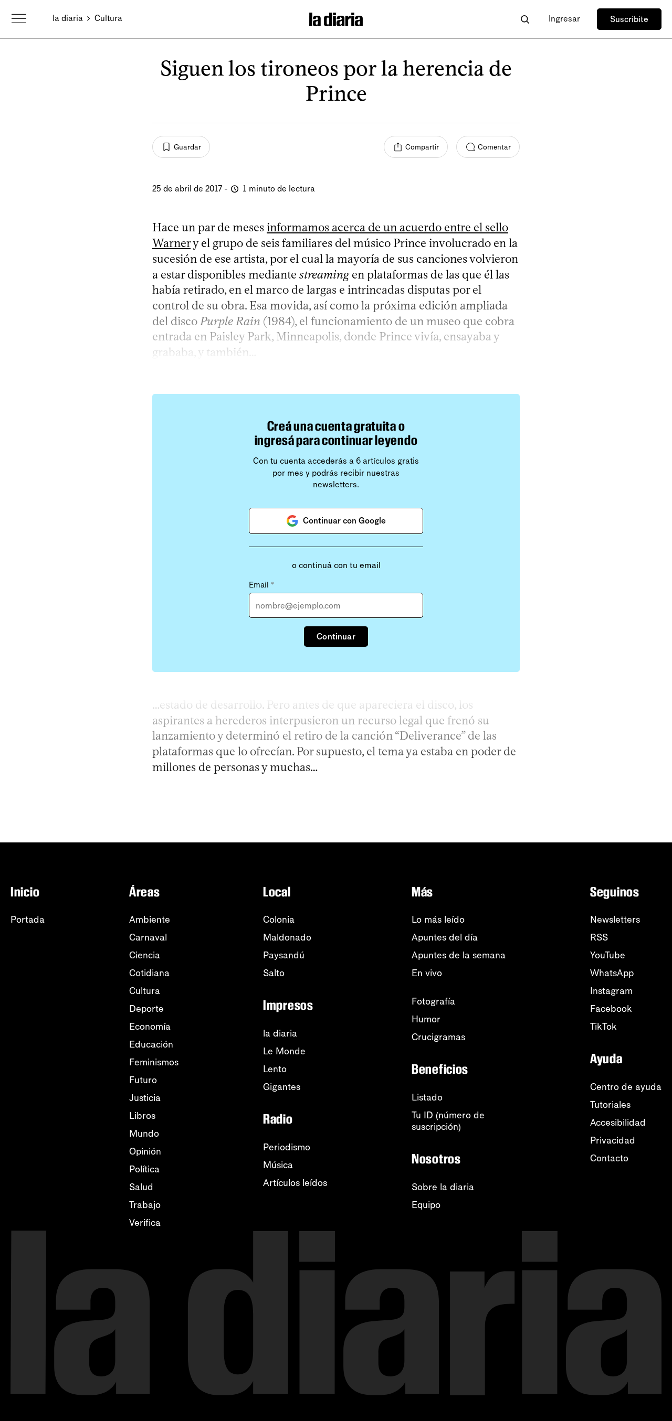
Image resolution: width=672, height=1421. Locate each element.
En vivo (427, 973)
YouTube (607, 955)
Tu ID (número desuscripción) (448, 1120)
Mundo (144, 1133)
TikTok (603, 1026)
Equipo (426, 1205)
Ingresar (564, 19)
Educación (151, 1044)
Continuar (336, 637)
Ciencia (144, 955)
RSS (599, 937)
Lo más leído (438, 919)
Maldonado (287, 937)
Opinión (145, 1151)
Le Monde (284, 1051)
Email (261, 585)
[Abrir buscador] (525, 19)
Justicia (145, 1098)
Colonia (279, 919)
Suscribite (629, 19)
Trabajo (145, 1205)
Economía (150, 1026)
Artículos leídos (295, 1183)
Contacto (609, 1158)
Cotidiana (149, 973)
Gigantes (281, 1087)
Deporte (146, 1008)
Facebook (611, 1008)
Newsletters (615, 919)
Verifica (145, 1222)
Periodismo (286, 1147)
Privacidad (612, 1140)
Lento (275, 1069)
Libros (142, 1115)
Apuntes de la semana (459, 955)
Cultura (108, 18)
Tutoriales (610, 1104)
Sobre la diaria (443, 1187)
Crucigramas (438, 1037)
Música (278, 1165)
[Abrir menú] (18, 18)
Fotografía (433, 1001)
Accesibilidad (618, 1122)
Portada (27, 919)
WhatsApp (612, 973)
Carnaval (148, 937)
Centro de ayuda (626, 1087)
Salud (141, 1187)
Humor (426, 1019)
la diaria (67, 18)
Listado (427, 1097)
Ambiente (149, 919)
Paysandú (283, 955)
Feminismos (153, 1062)
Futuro (143, 1080)
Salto (274, 973)
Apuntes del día (445, 937)
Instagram (611, 991)
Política (144, 1169)
